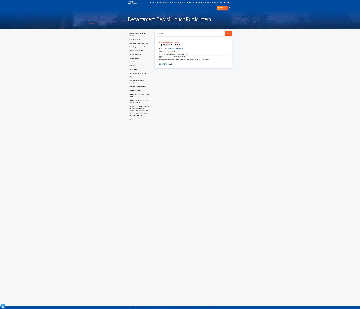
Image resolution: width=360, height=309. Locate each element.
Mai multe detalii (165, 64)
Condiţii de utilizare (135, 54)
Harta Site (132, 62)
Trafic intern (163, 2)
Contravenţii (133, 69)
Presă (191, 2)
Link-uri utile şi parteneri (136, 50)
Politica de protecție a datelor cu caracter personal (138, 101)
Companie (200, 2)
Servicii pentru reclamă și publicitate (136, 82)
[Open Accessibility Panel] (2, 306)
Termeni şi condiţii (134, 58)
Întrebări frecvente (135, 39)
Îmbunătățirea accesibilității (137, 47)
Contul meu (223, 8)
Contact (228, 2)
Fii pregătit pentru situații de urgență (137, 34)
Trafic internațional (177, 2)
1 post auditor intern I (170, 44)
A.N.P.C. (131, 119)
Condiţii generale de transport (138, 73)
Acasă (153, 2)
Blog (130, 77)
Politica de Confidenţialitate (137, 86)
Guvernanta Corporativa (213, 2)
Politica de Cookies (135, 90)
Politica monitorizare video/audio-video (139, 95)
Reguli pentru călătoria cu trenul (138, 43)
